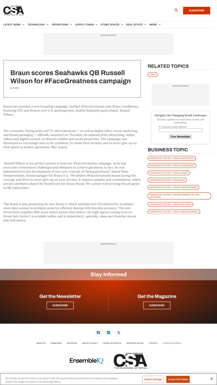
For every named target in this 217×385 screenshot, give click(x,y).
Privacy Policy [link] (90, 343)
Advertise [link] (71, 343)
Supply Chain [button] (84, 24)
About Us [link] (41, 343)
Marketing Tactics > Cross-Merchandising (174, 211)
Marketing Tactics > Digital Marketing (172, 165)
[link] (98, 332)
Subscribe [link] (56, 343)
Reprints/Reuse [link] (135, 343)
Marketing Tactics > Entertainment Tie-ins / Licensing (175, 195)
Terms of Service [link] (112, 343)
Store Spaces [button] (110, 24)
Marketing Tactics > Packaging (167, 180)
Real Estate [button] (134, 24)
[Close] (211, 378)
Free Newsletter (181, 136)
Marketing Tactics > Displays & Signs (170, 204)
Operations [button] (60, 24)
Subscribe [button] (60, 305)
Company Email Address (172, 126)
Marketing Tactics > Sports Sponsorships (173, 187)
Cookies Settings (172, 343)
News (153, 74)
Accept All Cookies (178, 379)
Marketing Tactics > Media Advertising (172, 158)
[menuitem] (15, 24)
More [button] (153, 24)
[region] (108, 379)
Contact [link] (153, 343)
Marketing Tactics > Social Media (169, 172)
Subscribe (196, 10)
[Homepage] (13, 11)
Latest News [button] (12, 24)
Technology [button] (36, 24)
